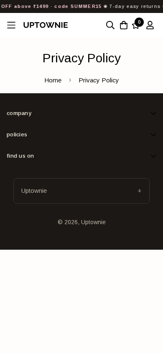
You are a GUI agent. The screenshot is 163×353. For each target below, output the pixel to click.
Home (52, 80)
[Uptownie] (46, 25)
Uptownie (34, 190)
